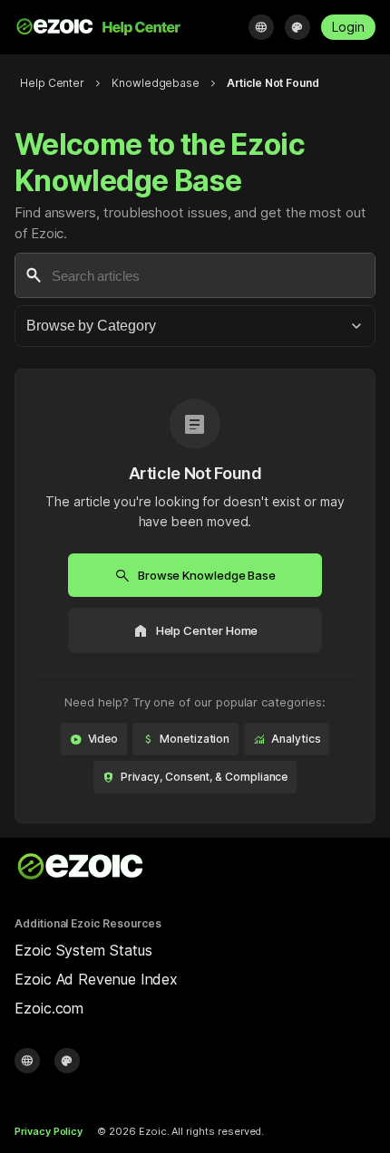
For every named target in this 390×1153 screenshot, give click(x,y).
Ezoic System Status (83, 950)
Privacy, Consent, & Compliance (195, 777)
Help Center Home (195, 630)
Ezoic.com (49, 1008)
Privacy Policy (49, 1131)
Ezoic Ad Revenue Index (96, 979)
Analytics (286, 739)
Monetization (185, 739)
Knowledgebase (156, 83)
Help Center (52, 83)
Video (94, 739)
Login (348, 26)
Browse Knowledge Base (195, 575)
